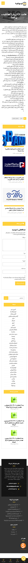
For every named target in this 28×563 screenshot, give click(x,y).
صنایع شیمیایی (13, 356)
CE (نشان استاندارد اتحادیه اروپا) (13, 516)
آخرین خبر (13, 309)
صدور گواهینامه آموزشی (13, 509)
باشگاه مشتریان (13, 330)
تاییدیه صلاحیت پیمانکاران (13, 514)
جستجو (6, 298)
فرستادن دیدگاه (20, 283)
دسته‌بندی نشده (13, 348)
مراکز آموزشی (13, 370)
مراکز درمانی (13, 374)
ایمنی (13, 325)
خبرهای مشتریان (13, 343)
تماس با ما (13, 534)
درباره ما (13, 532)
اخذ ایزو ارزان (13, 507)
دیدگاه (23, 237)
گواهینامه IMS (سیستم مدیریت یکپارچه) (13, 520)
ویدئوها (13, 386)
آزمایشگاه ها (13, 312)
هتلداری (13, 383)
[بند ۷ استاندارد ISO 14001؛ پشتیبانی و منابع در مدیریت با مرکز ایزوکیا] (14, 400)
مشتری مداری (13, 377)
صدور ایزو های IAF (13, 518)
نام (24, 253)
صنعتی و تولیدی (15, 118)
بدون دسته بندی (13, 334)
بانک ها (13, 332)
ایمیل (23, 261)
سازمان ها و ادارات (13, 352)
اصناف (13, 321)
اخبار (21, 118)
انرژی (13, 323)
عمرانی (13, 365)
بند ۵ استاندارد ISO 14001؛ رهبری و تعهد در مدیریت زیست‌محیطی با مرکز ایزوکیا (14, 440)
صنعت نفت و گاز (13, 361)
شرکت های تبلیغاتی (13, 354)
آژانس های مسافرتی (13, 316)
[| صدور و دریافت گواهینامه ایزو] (21, 4)
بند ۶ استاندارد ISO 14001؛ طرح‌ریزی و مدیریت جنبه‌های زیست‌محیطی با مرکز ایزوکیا (14, 422)
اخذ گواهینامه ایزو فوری (13, 505)
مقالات (14, 153)
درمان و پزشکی (13, 345)
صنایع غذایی (19, 213)
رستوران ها (13, 350)
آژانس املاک (13, 314)
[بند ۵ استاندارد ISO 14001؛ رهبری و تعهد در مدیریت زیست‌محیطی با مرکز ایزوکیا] (14, 433)
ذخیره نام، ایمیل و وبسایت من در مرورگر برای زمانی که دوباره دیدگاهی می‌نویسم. (14, 278)
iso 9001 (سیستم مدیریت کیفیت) (13, 511)
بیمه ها (13, 336)
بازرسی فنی (13, 327)
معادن (13, 379)
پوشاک (13, 339)
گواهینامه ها (13, 368)
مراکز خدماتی (13, 372)
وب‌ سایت (23, 268)
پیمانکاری (20, 182)
